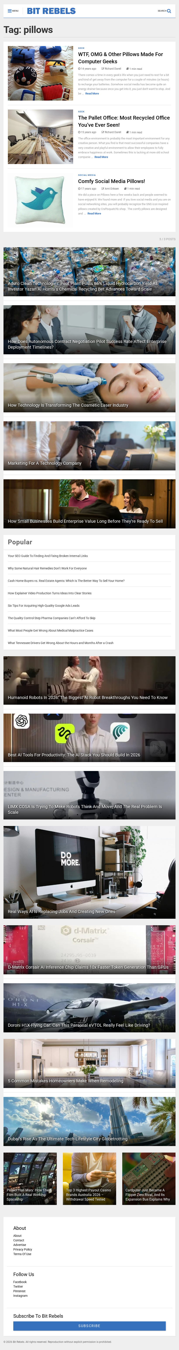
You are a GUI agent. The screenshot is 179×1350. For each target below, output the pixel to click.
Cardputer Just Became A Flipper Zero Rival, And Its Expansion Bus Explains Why (148, 1194)
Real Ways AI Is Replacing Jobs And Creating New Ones (61, 911)
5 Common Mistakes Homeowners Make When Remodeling (65, 1080)
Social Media (87, 175)
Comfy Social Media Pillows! (111, 181)
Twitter (18, 1286)
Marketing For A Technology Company (44, 463)
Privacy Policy (22, 1249)
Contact (18, 1240)
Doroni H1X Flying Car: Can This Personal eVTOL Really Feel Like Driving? (79, 1025)
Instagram (20, 1295)
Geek (81, 48)
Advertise (19, 1245)
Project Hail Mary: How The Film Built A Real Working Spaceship (28, 1194)
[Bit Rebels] (49, 14)
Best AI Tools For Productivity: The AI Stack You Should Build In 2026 (74, 754)
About (17, 1235)
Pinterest (19, 1291)
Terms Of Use (22, 1254)
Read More (92, 93)
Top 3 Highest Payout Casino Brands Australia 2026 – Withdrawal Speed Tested (88, 1194)
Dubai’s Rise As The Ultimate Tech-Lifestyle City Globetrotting (67, 1138)
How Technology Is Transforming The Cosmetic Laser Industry (68, 405)
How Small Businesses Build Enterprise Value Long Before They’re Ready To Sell (85, 521)
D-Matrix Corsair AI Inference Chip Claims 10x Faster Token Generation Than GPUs (88, 967)
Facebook (20, 1282)
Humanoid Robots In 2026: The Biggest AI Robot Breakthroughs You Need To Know (88, 697)
